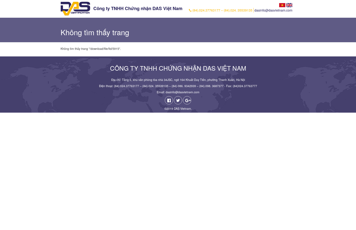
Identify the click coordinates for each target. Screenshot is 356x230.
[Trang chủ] (75, 9)
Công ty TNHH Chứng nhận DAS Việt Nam (138, 8)
